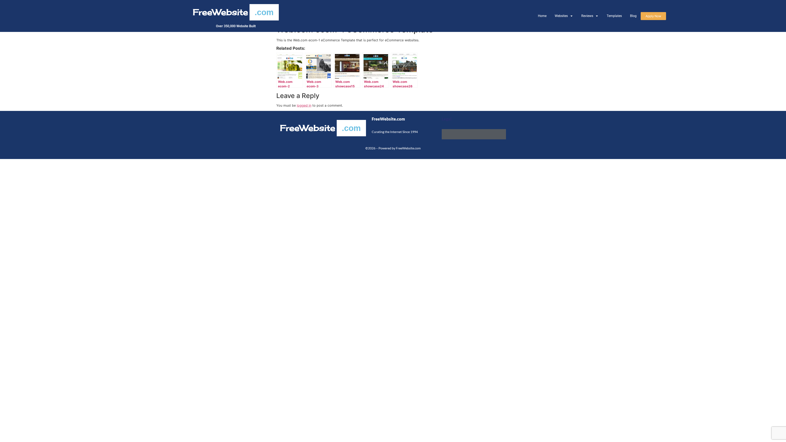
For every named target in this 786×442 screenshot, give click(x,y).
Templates (614, 16)
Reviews (587, 16)
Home (542, 16)
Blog (633, 16)
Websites (561, 16)
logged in (304, 105)
